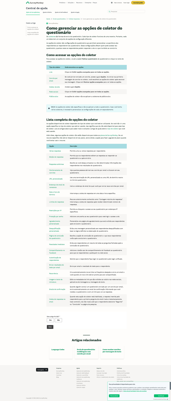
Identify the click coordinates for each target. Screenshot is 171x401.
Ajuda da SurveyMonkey (83, 371)
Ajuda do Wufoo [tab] (47, 12)
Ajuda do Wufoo (81, 385)
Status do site (100, 371)
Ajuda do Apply (81, 387)
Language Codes (57, 349)
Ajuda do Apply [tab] (75, 12)
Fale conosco (100, 375)
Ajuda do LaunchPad (82, 375)
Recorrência (53, 273)
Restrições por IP (55, 210)
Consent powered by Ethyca (159, 399)
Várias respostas (55, 151)
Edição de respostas (56, 157)
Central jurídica (121, 371)
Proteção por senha (56, 216)
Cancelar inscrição (102, 373)
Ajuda (48, 19)
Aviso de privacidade (129, 391)
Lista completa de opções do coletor (33, 33)
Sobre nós (59, 373)
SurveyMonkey (60, 371)
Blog (57, 377)
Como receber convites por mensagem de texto (112, 350)
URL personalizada (55, 179)
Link (50, 72)
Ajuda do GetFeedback (83, 373)
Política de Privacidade (123, 373)
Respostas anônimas (56, 164)
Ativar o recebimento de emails (105, 377)
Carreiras (58, 375)
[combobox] (42, 370)
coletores (52, 36)
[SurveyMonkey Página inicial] (35, 3)
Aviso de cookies (141, 391)
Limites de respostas (56, 202)
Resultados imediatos (56, 244)
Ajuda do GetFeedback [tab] (61, 12)
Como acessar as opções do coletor (33, 28)
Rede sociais (53, 92)
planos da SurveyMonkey (109, 135)
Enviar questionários (59, 19)
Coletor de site (54, 87)
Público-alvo (53, 96)
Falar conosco (118, 2)
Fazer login (126, 2)
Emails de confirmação (57, 289)
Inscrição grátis (138, 3)
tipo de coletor (113, 129)
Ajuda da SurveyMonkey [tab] (33, 12)
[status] (86, 108)
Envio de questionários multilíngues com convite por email (86, 351)
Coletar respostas (74, 19)
